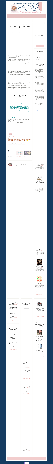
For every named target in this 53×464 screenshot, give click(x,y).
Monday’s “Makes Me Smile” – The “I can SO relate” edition (13, 336)
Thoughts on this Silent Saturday (39, 164)
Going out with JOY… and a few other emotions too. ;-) (26, 364)
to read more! (42, 39)
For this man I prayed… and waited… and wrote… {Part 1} (39, 338)
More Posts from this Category (40, 294)
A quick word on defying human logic (13, 308)
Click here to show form (40, 46)
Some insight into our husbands (39, 351)
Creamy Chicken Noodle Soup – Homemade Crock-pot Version (39, 310)
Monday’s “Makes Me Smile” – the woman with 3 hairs (13, 329)
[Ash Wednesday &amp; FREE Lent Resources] (27, 153)
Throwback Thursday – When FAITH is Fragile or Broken (40, 266)
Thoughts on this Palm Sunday (11, 155)
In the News (27, 390)
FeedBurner (13, 136)
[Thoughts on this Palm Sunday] (12, 153)
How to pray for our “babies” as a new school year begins (26, 372)
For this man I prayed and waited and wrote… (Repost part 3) (39, 324)
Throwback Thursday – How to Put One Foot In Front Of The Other (39, 249)
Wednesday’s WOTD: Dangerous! (13, 302)
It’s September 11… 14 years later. (26, 385)
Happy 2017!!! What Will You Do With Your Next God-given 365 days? (40, 182)
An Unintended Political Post (26, 448)
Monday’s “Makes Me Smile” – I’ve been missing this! (13, 344)
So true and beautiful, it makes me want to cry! (26, 303)
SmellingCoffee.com (26, 7)
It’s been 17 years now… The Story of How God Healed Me (39, 283)
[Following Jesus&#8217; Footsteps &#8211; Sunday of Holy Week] (19, 153)
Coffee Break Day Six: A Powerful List (13, 315)
